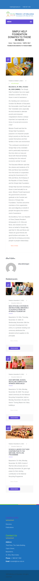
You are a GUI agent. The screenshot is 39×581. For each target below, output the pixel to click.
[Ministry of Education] (20, 14)
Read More (14, 348)
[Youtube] (22, 2)
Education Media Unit (16, 303)
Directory (9, 524)
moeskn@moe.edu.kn (15, 7)
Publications (10, 527)
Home (10, 43)
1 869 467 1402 (26, 7)
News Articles (17, 43)
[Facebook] (17, 2)
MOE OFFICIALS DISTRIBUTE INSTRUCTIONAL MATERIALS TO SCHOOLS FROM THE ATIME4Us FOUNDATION (18, 308)
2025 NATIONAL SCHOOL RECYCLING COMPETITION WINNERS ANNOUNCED (18, 381)
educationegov (15, 83)
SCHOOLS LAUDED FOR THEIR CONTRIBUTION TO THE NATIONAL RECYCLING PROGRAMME (19, 452)
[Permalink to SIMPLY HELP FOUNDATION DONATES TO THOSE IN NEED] (19, 75)
